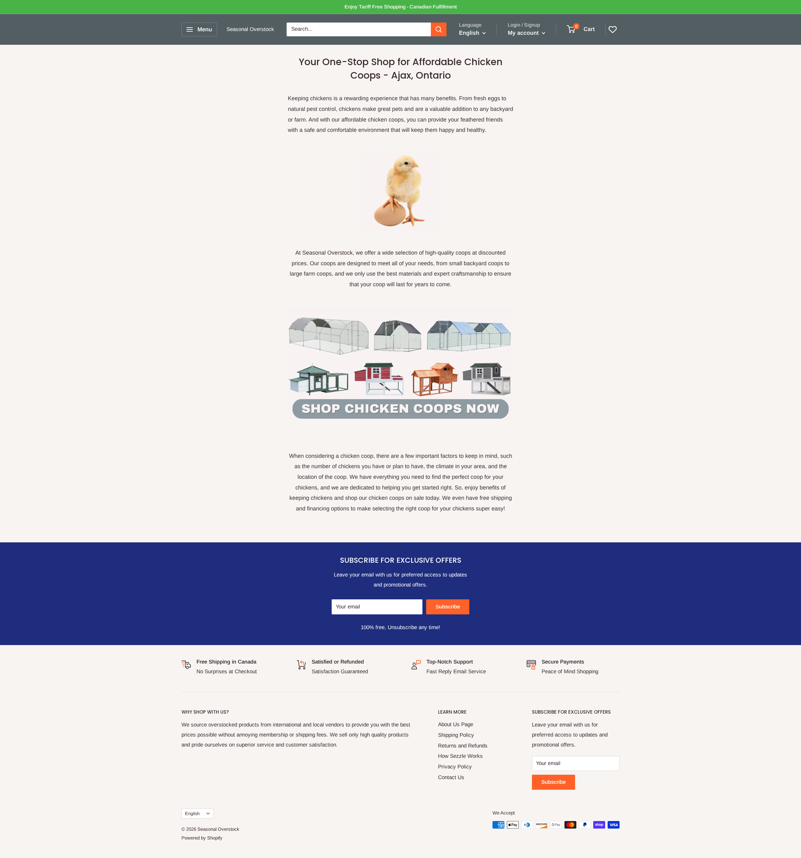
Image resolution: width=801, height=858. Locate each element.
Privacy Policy (455, 767)
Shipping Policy (456, 735)
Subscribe (448, 607)
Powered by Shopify (201, 837)
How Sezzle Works (460, 756)
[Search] (438, 29)
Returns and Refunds (462, 746)
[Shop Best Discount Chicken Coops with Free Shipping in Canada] (400, 363)
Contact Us (451, 777)
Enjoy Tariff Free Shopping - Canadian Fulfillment (400, 6)
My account (524, 33)
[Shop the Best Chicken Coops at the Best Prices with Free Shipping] (400, 191)
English (192, 813)
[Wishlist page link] (613, 29)
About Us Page (455, 724)
